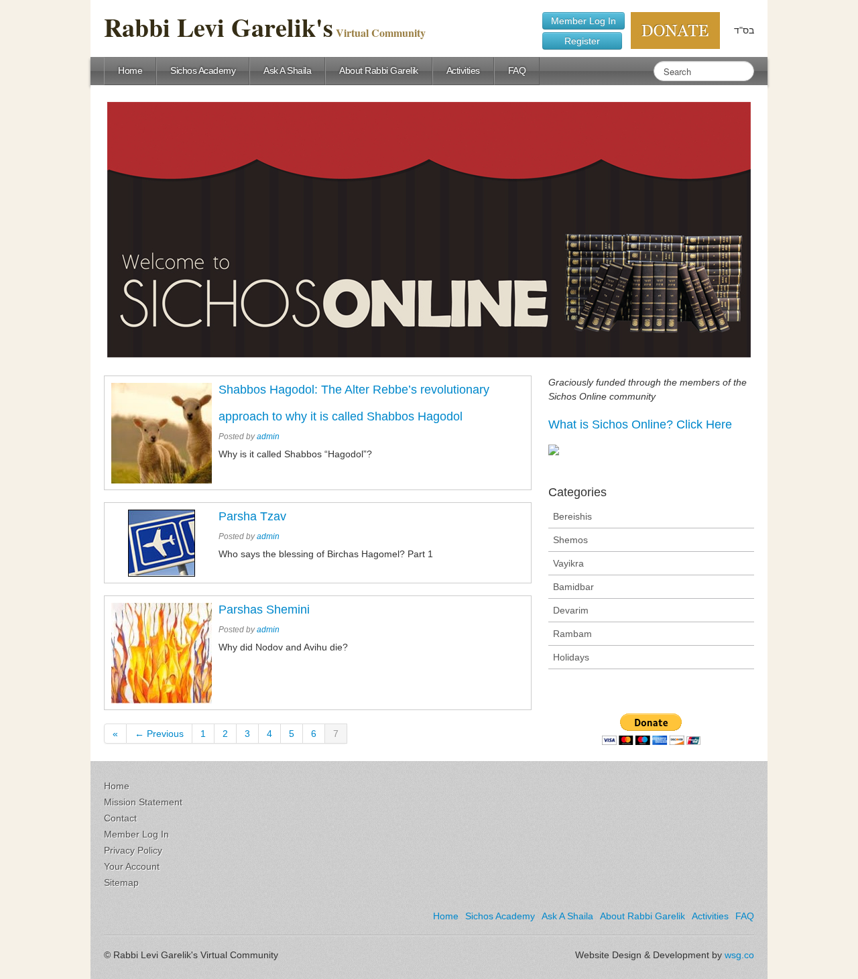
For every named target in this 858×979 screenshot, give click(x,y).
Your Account (132, 866)
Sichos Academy (202, 70)
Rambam (572, 633)
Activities (463, 70)
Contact (120, 818)
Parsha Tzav (252, 516)
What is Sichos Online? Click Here (640, 424)
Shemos (570, 539)
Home (130, 70)
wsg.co (739, 954)
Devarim (571, 610)
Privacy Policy (133, 850)
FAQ (517, 70)
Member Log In (583, 20)
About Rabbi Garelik (378, 70)
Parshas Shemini (264, 609)
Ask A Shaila (287, 70)
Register (582, 41)
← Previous (159, 733)
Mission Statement (143, 802)
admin (268, 436)
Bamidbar (573, 586)
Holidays (571, 657)
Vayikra (568, 563)
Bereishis (572, 516)
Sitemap (121, 882)
